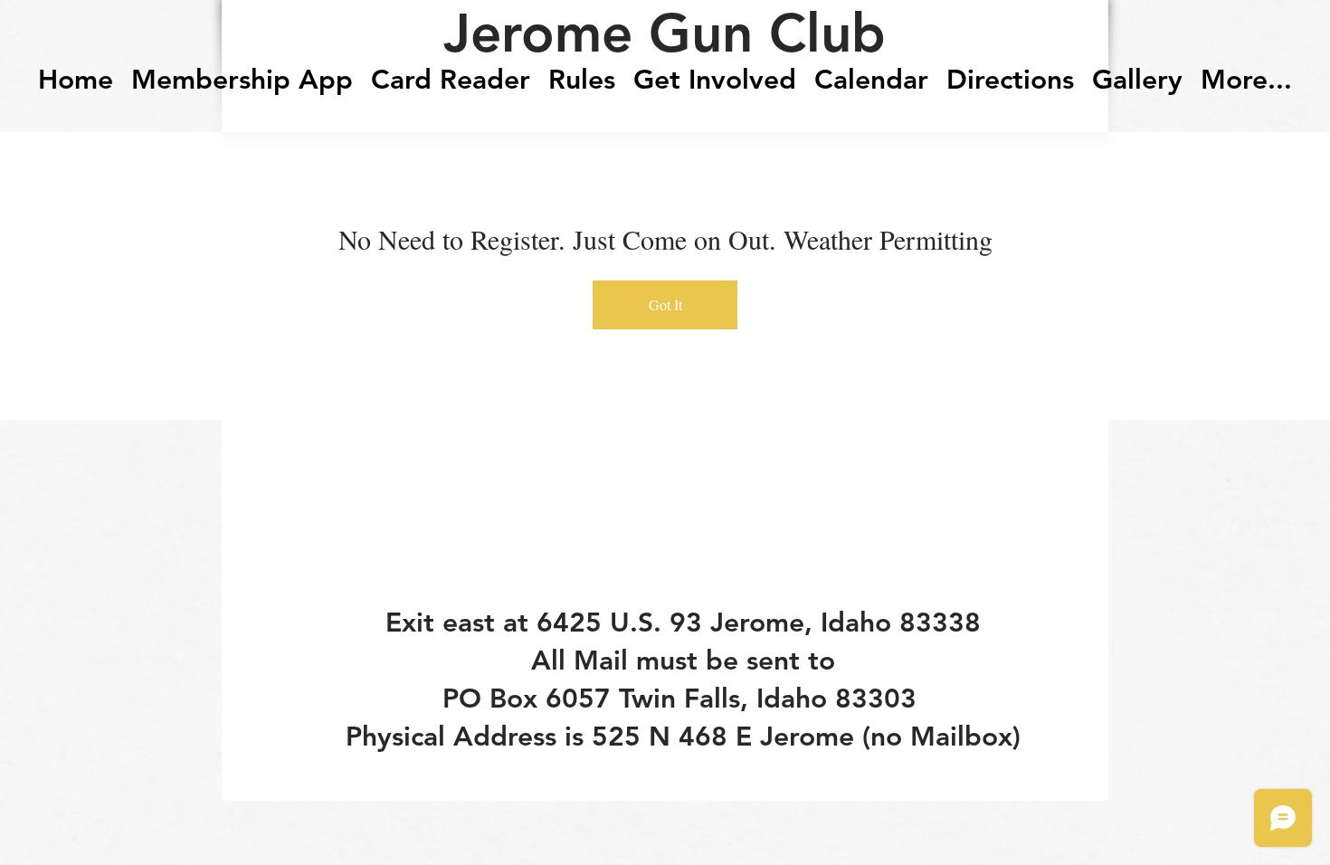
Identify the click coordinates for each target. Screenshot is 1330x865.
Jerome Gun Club (664, 32)
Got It (665, 304)
